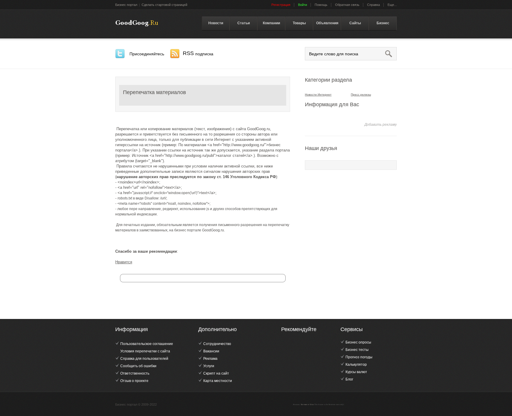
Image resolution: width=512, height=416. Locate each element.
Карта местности (217, 381)
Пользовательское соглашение (146, 344)
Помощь (321, 5)
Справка (373, 5)
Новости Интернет (318, 94)
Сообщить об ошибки (138, 366)
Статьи (243, 23)
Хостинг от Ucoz (307, 404)
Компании (271, 23)
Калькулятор (356, 364)
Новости (215, 23)
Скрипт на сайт (216, 373)
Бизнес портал (126, 5)
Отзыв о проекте (134, 381)
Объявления (327, 23)
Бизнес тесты (357, 350)
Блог (349, 379)
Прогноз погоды (358, 357)
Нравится (123, 262)
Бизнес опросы (358, 342)
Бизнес (383, 23)
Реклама (210, 359)
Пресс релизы (361, 94)
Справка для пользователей (144, 359)
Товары (299, 23)
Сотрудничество (217, 344)
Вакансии (211, 351)
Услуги (208, 366)
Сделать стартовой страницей (164, 5)
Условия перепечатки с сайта (145, 351)
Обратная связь (347, 5)
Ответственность (134, 373)
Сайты (355, 23)
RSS (198, 53)
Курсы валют (356, 372)
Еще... (392, 5)
